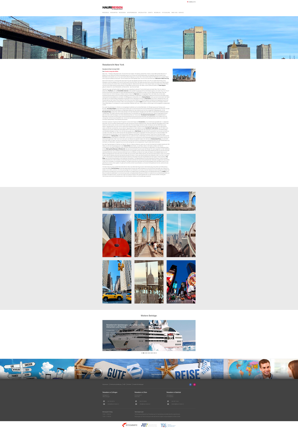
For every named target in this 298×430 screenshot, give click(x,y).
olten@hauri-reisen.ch (145, 404)
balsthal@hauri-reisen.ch (178, 404)
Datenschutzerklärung (115, 384)
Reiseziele (105, 12)
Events (150, 12)
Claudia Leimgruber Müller (111, 71)
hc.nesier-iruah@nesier (113, 404)
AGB (124, 384)
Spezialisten (142, 12)
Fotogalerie (166, 12)
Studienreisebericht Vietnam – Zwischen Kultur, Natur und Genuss (123, 326)
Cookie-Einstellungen (138, 384)
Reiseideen (122, 12)
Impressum (105, 384)
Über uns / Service (177, 12)
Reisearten (113, 12)
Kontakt (129, 384)
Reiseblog (157, 12)
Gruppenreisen (132, 12)
